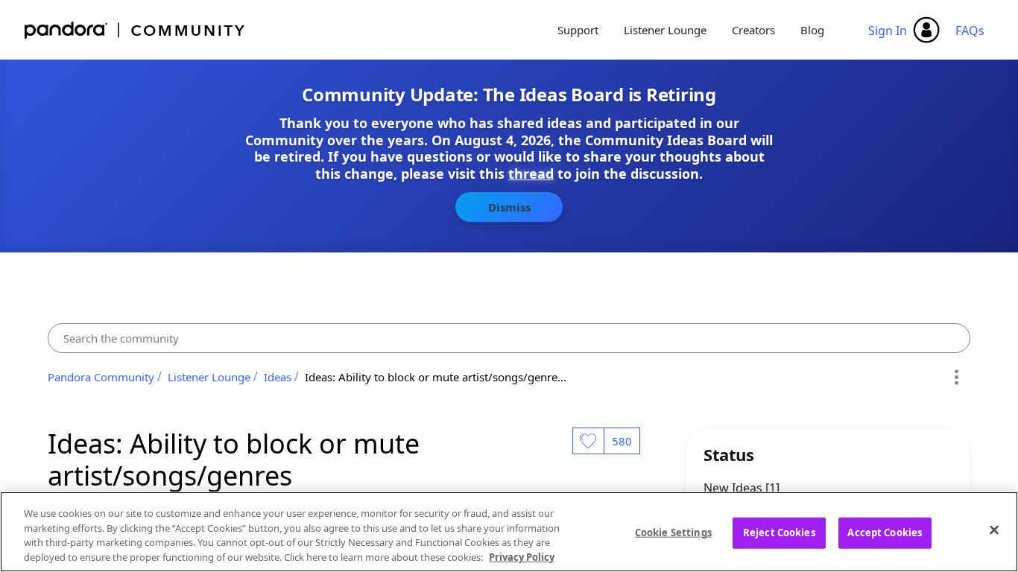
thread (531, 173)
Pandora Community (135, 30)
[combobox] (509, 338)
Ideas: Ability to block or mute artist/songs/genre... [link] (435, 376)
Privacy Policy (521, 556)
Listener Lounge (665, 29)
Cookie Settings (673, 532)
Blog (812, 29)
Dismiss (509, 207)
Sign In (887, 30)
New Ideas (734, 488)
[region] (509, 532)
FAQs (969, 30)
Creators (753, 29)
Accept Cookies (884, 532)
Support (577, 29)
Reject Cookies (779, 532)
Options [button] (956, 377)
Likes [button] (588, 441)
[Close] (994, 529)
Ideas (277, 376)
